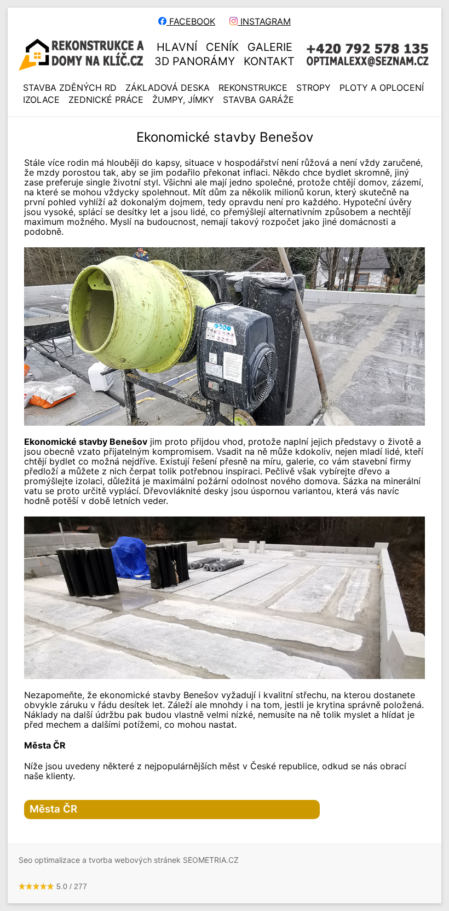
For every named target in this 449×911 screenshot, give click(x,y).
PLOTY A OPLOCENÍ (381, 87)
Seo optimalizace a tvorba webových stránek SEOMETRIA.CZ (129, 859)
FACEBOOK (190, 21)
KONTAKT (269, 61)
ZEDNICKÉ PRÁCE (105, 99)
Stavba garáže (258, 99)
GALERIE (269, 47)
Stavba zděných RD (70, 87)
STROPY (313, 87)
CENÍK (222, 47)
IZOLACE (41, 99)
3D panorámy (194, 61)
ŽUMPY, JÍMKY (183, 99)
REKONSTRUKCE (252, 87)
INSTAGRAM (264, 21)
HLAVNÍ (177, 47)
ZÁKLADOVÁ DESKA (167, 87)
